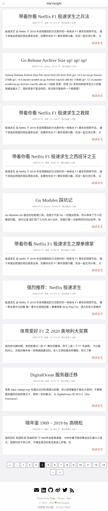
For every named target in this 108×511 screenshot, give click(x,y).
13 (103, 465)
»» (59, 472)
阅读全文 (97, 43)
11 (88, 465)
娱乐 (46, 429)
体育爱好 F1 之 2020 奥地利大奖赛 (54, 331)
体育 (46, 22)
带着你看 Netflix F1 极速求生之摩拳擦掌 (54, 243)
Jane (69, 498)
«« (10, 465)
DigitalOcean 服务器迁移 (54, 374)
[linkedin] (43, 491)
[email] (36, 491)
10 (80, 465)
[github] (50, 491)
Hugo (52, 498)
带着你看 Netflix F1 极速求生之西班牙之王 (54, 156)
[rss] (72, 491)
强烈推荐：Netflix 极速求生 (54, 287)
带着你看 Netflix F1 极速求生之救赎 (54, 113)
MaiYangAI (54, 3)
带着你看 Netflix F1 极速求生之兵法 (54, 16)
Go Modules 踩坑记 (54, 200)
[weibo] (57, 491)
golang (47, 66)
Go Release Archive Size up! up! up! (54, 60)
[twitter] (65, 491)
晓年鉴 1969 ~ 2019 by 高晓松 (54, 422)
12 (95, 465)
